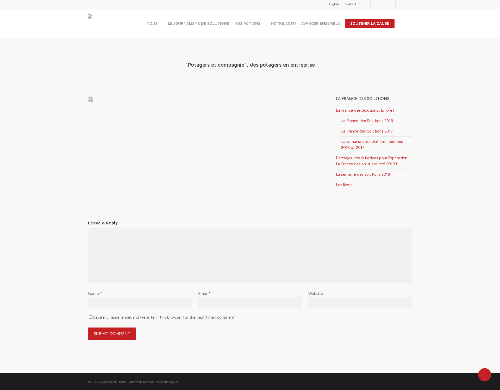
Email (204, 293)
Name (95, 293)
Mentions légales (167, 382)
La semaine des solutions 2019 (363, 174)
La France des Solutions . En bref (365, 110)
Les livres (344, 185)
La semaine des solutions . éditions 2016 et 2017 (372, 144)
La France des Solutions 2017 (367, 131)
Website (315, 293)
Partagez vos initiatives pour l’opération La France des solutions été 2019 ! (371, 161)
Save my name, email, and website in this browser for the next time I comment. (164, 317)
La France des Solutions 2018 (367, 120)
